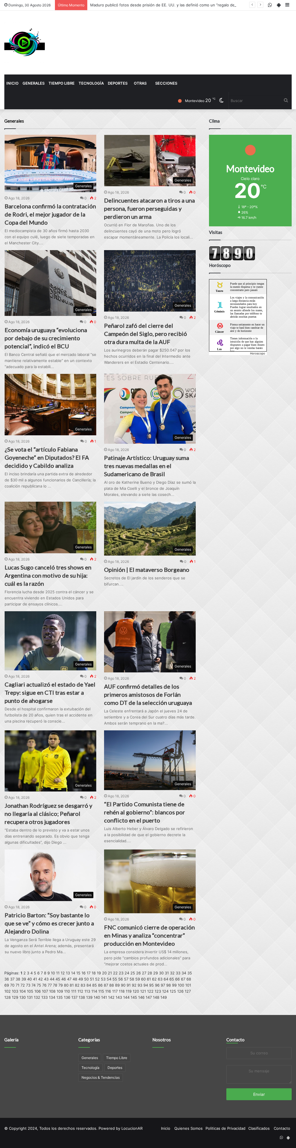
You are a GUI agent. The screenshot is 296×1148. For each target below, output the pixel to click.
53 (103, 979)
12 (63, 973)
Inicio (12, 83)
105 (30, 991)
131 (30, 997)
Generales (34, 83)
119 (129, 991)
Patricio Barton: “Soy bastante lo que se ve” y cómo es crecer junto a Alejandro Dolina (49, 923)
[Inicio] (24, 42)
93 (140, 985)
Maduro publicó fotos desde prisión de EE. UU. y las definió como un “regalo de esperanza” (173, 5)
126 (180, 991)
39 (23, 979)
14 (73, 973)
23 (121, 973)
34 (184, 973)
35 (189, 973)
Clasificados (259, 1128)
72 (23, 985)
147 (149, 997)
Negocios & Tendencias (101, 1077)
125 (173, 991)
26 (138, 973)
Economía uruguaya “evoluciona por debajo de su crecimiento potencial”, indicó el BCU (46, 338)
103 (15, 991)
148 (156, 997)
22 (115, 973)
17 (88, 973)
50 (86, 979)
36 (6, 979)
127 (188, 991)
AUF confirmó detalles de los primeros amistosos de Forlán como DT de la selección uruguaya (148, 694)
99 (174, 985)
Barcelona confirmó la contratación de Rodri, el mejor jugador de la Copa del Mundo (50, 214)
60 (143, 979)
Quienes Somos (188, 1128)
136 (67, 997)
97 (163, 985)
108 (52, 991)
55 (114, 979)
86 (100, 985)
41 (35, 979)
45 (58, 979)
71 (17, 985)
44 (52, 979)
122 (150, 991)
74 (34, 985)
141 (104, 997)
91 (129, 985)
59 (137, 979)
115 (101, 991)
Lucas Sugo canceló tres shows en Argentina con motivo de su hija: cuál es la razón (48, 575)
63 (160, 979)
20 (104, 973)
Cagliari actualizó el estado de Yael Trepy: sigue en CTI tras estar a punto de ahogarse (50, 692)
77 (50, 985)
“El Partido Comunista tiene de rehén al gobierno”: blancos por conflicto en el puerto (144, 812)
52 (97, 979)
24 (127, 973)
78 (55, 985)
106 (37, 991)
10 (53, 973)
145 (134, 997)
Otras (140, 83)
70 (12, 985)
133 (44, 997)
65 (171, 979)
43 (46, 979)
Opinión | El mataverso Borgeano (146, 569)
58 (132, 979)
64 (166, 979)
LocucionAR (132, 1128)
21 (110, 973)
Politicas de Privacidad (225, 1128)
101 (188, 985)
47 (69, 979)
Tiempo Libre (62, 83)
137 (74, 997)
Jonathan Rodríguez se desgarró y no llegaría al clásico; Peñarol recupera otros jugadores (48, 813)
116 (108, 991)
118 (122, 991)
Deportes (117, 83)
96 (157, 985)
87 (106, 985)
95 (151, 985)
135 (59, 997)
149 (163, 997)
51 (92, 979)
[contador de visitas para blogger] (232, 259)
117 (115, 991)
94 (145, 985)
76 (44, 985)
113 (87, 991)
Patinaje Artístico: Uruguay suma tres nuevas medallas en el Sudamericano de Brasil (146, 465)
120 (136, 991)
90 (123, 985)
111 (73, 991)
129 (15, 997)
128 (7, 997)
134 (52, 997)
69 (6, 985)
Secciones (166, 83)
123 (158, 991)
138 (82, 997)
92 (134, 985)
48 (75, 979)
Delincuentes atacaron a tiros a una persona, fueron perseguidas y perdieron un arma (149, 208)
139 (89, 997)
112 (80, 991)
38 (18, 979)
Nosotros (161, 1039)
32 (172, 973)
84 (88, 985)
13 (68, 973)
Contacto (235, 1039)
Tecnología (91, 83)
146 (141, 997)
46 (63, 979)
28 (149, 973)
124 (165, 991)
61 (149, 979)
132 (37, 997)
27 (144, 973)
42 (40, 979)
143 (119, 997)
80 (66, 985)
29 (155, 973)
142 (111, 997)
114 (94, 991)
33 (178, 973)
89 (117, 985)
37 (12, 979)
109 (60, 991)
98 (168, 985)
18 (94, 973)
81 (72, 985)
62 (154, 979)
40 (29, 979)
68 (188, 979)
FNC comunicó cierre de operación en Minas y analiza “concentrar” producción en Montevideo (149, 935)
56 (120, 979)
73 (28, 985)
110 (67, 991)
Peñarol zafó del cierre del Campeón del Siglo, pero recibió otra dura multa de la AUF (145, 333)
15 (78, 973)
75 (39, 985)
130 (22, 997)
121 (143, 991)
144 (126, 997)
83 (83, 985)
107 (45, 991)
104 (22, 991)
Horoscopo (257, 353)
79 (60, 985)
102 (7, 991)
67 (183, 979)
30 (161, 973)
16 (84, 973)
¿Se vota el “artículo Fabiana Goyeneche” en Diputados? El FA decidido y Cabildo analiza (47, 457)
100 (181, 985)
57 (126, 979)
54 (109, 979)
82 (77, 985)
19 (99, 973)
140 (97, 997)
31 (167, 973)
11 (58, 973)
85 (94, 985)
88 (111, 985)
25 (132, 973)
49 (80, 979)
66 (177, 979)
